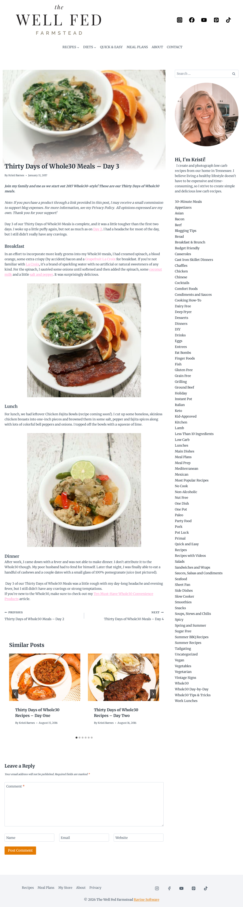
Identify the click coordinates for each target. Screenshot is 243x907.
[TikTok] (228, 19)
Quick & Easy (111, 47)
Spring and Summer (190, 625)
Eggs (178, 341)
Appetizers (183, 207)
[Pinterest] (216, 19)
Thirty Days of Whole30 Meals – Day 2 (34, 616)
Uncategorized (186, 654)
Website (121, 838)
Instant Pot (183, 399)
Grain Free (183, 376)
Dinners (181, 324)
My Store (65, 888)
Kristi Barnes (16, 175)
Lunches (181, 445)
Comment (15, 786)
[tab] (76, 738)
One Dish (182, 503)
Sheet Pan (182, 585)
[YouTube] (204, 19)
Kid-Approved (185, 416)
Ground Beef (184, 387)
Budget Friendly (187, 248)
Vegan (179, 660)
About (157, 47)
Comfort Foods (186, 289)
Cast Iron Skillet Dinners (194, 260)
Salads (180, 561)
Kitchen (181, 422)
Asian (179, 213)
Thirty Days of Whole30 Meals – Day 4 (134, 616)
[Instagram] (179, 19)
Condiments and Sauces (193, 295)
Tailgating (183, 649)
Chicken (181, 271)
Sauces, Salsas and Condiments (198, 573)
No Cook (181, 486)
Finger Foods (185, 358)
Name (10, 838)
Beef (178, 225)
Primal (180, 538)
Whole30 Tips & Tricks (193, 695)
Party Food (183, 521)
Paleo (179, 515)
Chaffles (181, 266)
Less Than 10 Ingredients (194, 434)
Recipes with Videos (190, 556)
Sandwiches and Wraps (192, 567)
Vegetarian (183, 672)
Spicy (179, 620)
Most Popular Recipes (191, 480)
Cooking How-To (188, 300)
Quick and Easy (187, 544)
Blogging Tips (185, 231)
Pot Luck (182, 532)
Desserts (181, 318)
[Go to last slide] (15, 694)
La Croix (32, 264)
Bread (179, 236)
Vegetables (183, 666)
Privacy (95, 888)
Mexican (181, 474)
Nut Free (181, 498)
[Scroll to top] (233, 901)
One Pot (181, 509)
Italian (180, 405)
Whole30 (182, 683)
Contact (174, 47)
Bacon (179, 219)
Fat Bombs (183, 353)
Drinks (180, 335)
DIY (178, 329)
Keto (178, 411)
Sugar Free (183, 631)
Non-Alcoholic (186, 492)
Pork (178, 527)
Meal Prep (182, 463)
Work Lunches (186, 701)
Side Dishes (184, 590)
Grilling (181, 382)
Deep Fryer (183, 312)
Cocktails (182, 283)
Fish (178, 364)
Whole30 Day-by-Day (191, 689)
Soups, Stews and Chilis (193, 614)
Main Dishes (184, 451)
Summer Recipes (188, 643)
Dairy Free (183, 306)
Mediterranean (186, 468)
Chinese (181, 277)
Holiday (181, 393)
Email (65, 838)
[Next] (153, 694)
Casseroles (183, 254)
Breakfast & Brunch (190, 242)
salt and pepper (41, 274)
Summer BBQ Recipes (191, 637)
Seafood (181, 579)
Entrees (181, 347)
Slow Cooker (184, 596)
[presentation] (44, 677)
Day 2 (97, 229)
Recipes (181, 550)
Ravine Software (146, 900)
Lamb (179, 428)
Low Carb (182, 440)
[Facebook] (191, 19)
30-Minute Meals (188, 202)
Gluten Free (184, 370)
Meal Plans (137, 47)
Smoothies (183, 602)
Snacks (180, 608)
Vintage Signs (185, 678)
